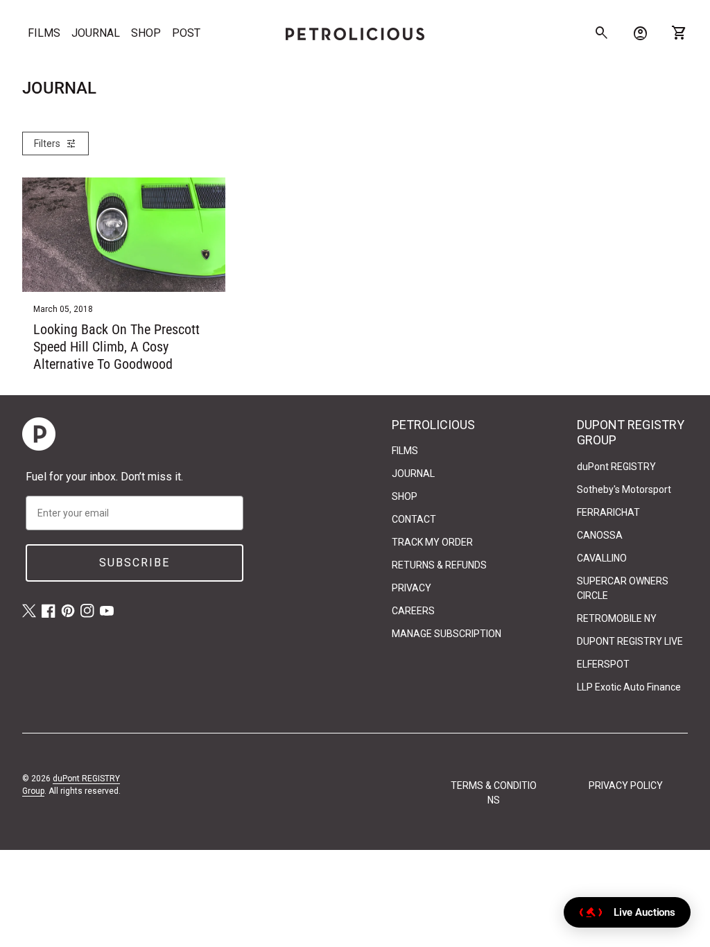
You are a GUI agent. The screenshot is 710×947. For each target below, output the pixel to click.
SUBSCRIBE (134, 562)
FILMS (44, 33)
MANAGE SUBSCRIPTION (446, 633)
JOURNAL (95, 33)
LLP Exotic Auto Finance (629, 687)
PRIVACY (411, 587)
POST (186, 33)
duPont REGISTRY (616, 466)
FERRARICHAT (608, 512)
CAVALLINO (602, 558)
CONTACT (414, 519)
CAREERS (413, 610)
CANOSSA (600, 535)
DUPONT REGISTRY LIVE (630, 641)
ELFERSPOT (603, 664)
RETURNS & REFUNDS (439, 565)
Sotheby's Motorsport (624, 489)
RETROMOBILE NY (617, 618)
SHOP (146, 33)
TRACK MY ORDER (432, 542)
